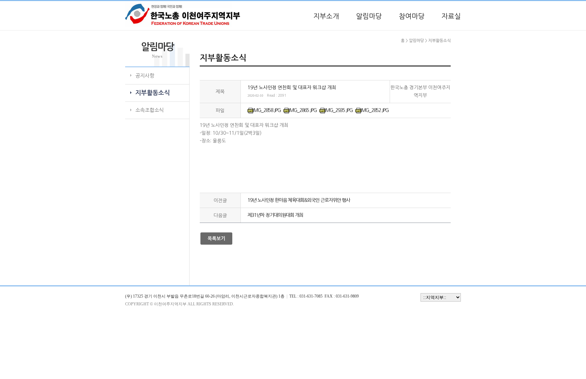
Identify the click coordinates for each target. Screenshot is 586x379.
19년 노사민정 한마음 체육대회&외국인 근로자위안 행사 (299, 200)
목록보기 (216, 238)
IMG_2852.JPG (375, 110)
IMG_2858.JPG (267, 110)
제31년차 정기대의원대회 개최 (275, 215)
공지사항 (144, 75)
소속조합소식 (149, 110)
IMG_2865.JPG (303, 110)
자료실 (451, 16)
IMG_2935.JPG (339, 110)
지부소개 (326, 16)
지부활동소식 (152, 93)
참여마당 (412, 16)
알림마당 (369, 16)
